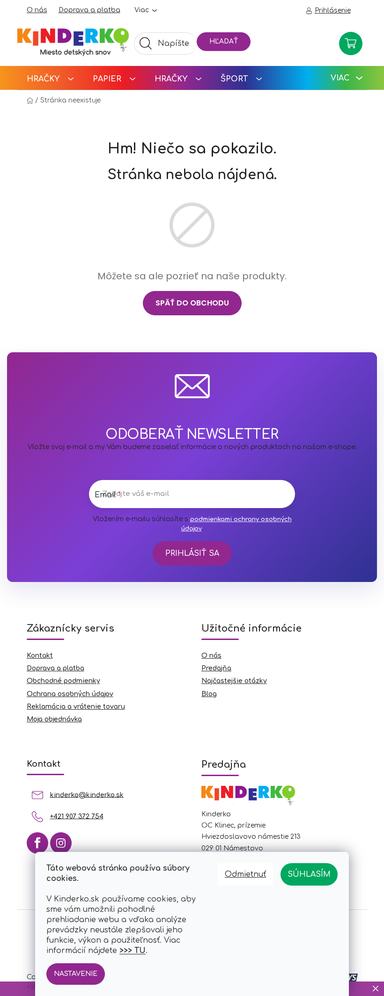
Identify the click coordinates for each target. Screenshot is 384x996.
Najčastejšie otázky (234, 680)
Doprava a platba (89, 10)
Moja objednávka (54, 719)
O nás (37, 10)
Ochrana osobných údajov (70, 694)
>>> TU (132, 950)
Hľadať (223, 41)
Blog (209, 694)
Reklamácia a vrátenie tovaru (76, 706)
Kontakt (40, 655)
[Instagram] (61, 843)
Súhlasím (309, 874)
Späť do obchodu (192, 303)
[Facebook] (37, 843)
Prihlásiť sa (192, 553)
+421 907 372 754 (76, 816)
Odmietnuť (245, 874)
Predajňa (216, 668)
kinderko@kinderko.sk (87, 794)
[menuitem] (50, 78)
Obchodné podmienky (63, 680)
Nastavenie (75, 973)
